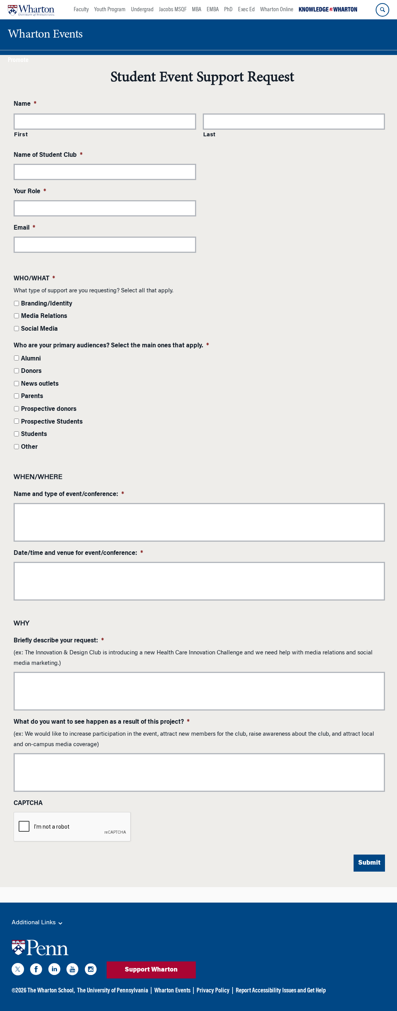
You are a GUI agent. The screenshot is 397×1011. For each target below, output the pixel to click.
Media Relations (44, 316)
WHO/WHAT (34, 279)
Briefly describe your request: (59, 641)
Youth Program (110, 10)
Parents (32, 396)
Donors (31, 371)
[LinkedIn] (54, 970)
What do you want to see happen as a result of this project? (102, 722)
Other (29, 447)
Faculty (81, 10)
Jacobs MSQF (172, 10)
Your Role (30, 192)
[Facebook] (36, 970)
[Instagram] (91, 970)
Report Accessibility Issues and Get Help (281, 991)
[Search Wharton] (382, 10)
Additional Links (34, 923)
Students (34, 434)
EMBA (213, 10)
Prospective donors (48, 409)
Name (25, 104)
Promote (18, 60)
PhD (228, 10)
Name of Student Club (48, 155)
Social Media (39, 329)
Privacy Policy (213, 991)
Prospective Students (52, 422)
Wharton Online (276, 10)
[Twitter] (18, 970)
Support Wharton (151, 970)
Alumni (31, 359)
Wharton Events (172, 991)
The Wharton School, (51, 991)
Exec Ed (246, 10)
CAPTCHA (28, 803)
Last (209, 135)
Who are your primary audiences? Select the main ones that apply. (111, 346)
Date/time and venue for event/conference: (78, 553)
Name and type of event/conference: (69, 494)
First (21, 135)
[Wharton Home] (31, 9)
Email (24, 228)
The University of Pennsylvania (112, 991)
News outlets (40, 384)
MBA (196, 10)
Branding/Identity (46, 304)
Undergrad (142, 10)
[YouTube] (72, 970)
